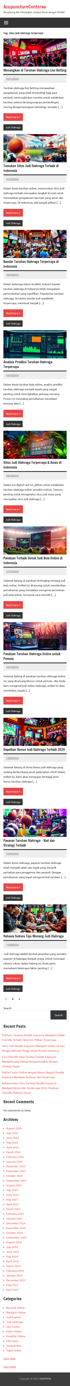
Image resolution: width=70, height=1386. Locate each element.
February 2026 (15, 1156)
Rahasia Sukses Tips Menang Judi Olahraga (33, 936)
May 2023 (12, 1284)
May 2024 (12, 1256)
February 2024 (15, 1270)
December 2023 (15, 1280)
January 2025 (14, 1218)
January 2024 (14, 1275)
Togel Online (13, 1350)
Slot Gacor (12, 1340)
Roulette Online (15, 1336)
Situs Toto (9, 1358)
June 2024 (12, 1251)
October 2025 (14, 1175)
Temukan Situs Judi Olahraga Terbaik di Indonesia (31, 168)
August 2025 (14, 1185)
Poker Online (14, 1331)
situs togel (9, 1366)
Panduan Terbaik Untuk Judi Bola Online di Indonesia (33, 560)
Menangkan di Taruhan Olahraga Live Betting (35, 70)
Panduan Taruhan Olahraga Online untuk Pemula (31, 656)
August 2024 (14, 1242)
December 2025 (15, 1166)
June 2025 (12, 1194)
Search (7, 1008)
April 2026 (12, 1147)
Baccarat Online (15, 1307)
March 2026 (13, 1152)
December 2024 (15, 1223)
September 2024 (16, 1237)
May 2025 (12, 1199)
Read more (12, 116)
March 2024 (13, 1266)
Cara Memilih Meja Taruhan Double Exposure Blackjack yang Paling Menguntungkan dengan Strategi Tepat (30, 1061)
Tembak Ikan (13, 1345)
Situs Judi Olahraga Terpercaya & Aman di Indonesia (32, 465)
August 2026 (14, 1128)
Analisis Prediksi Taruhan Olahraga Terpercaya (27, 364)
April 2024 (12, 1261)
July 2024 (12, 1247)
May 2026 (12, 1142)
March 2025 (13, 1209)
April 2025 (12, 1204)
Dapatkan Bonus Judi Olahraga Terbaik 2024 (34, 749)
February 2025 (15, 1213)
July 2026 (12, 1133)
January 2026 (14, 1161)
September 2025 (16, 1180)
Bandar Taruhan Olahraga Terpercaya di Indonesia (31, 264)
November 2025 (16, 1171)
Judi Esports (13, 1317)
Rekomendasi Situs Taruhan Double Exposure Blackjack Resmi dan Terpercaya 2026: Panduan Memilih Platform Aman (30, 1087)
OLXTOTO (45, 1378)
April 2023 (12, 1289)
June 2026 (12, 1137)
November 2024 (16, 1228)
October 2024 (14, 1232)
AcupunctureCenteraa (24, 6)
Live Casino (13, 1326)
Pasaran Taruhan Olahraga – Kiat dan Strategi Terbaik (29, 843)
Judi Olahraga (13, 127)
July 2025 (12, 1190)
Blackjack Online (16, 1312)
